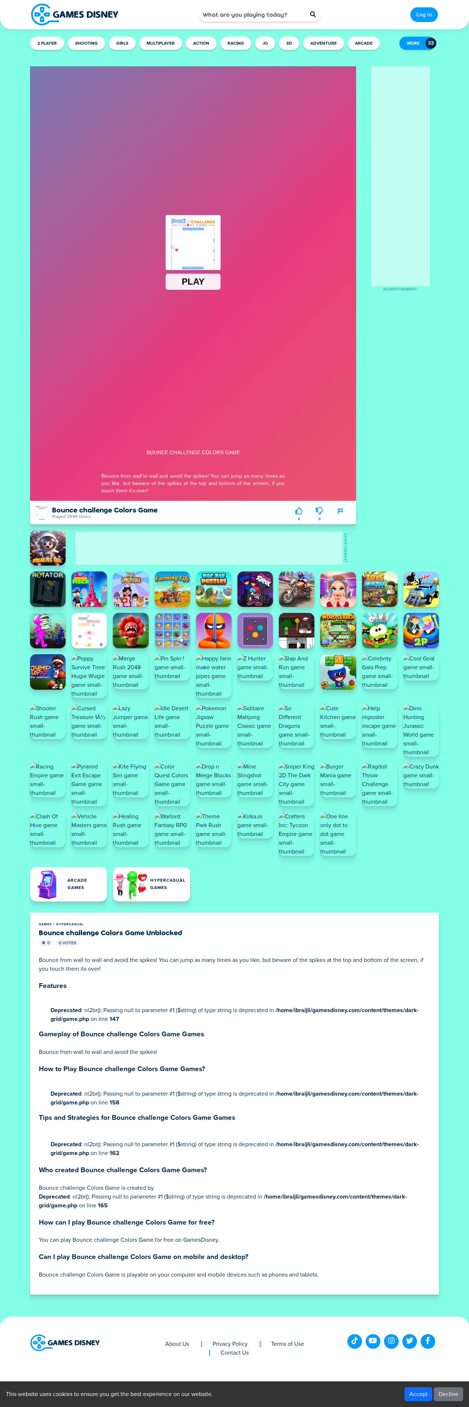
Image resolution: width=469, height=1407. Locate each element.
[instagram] (391, 1341)
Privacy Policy (230, 1344)
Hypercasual (70, 924)
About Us (177, 1344)
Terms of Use (287, 1344)
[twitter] (409, 1341)
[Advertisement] (400, 176)
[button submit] (313, 15)
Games (45, 924)
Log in (424, 15)
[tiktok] (354, 1341)
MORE (413, 43)
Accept (418, 1394)
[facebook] (428, 1341)
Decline (448, 1394)
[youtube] (373, 1341)
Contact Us (235, 1353)
